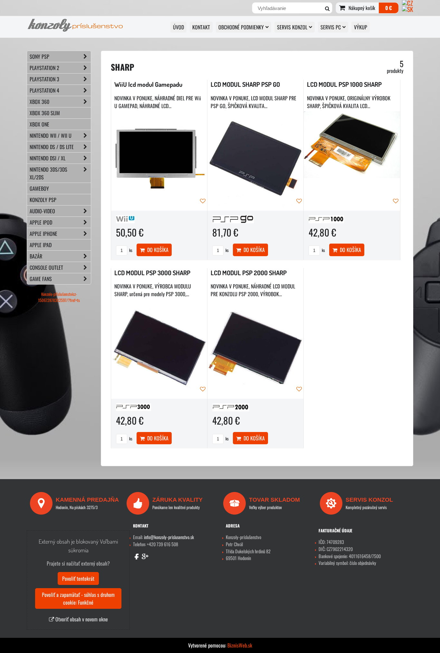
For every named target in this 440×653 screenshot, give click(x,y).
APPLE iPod (41, 222)
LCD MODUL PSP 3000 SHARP (152, 273)
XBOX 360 (39, 101)
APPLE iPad (41, 245)
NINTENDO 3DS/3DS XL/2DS (48, 173)
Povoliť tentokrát (78, 578)
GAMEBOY (39, 188)
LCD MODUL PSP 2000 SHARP (249, 273)
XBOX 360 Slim (45, 113)
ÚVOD (178, 27)
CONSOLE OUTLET (46, 267)
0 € (388, 7)
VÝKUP (360, 27)
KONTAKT (201, 27)
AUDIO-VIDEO (42, 211)
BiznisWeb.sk (239, 645)
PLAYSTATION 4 (44, 90)
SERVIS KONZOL (292, 27)
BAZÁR (36, 256)
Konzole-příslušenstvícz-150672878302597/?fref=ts (59, 297)
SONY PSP (39, 56)
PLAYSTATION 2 (44, 68)
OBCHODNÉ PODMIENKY (241, 27)
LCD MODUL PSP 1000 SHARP (344, 84)
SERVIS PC (330, 27)
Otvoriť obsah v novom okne (81, 619)
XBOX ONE (39, 124)
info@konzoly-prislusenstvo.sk (169, 537)
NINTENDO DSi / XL (47, 158)
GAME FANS (41, 279)
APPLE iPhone (43, 233)
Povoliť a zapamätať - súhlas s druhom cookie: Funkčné (78, 598)
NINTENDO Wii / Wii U (51, 135)
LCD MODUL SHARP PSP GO (245, 84)
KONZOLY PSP (43, 200)
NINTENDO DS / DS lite (52, 147)
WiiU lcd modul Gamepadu (148, 84)
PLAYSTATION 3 (44, 79)
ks (130, 250)
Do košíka (156, 250)
